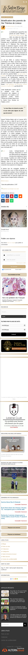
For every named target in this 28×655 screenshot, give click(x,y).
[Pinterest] (11, 196)
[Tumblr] (3, 200)
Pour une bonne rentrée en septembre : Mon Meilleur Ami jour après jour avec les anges (17, 600)
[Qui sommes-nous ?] (11, 579)
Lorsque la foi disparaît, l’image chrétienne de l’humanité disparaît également (18, 608)
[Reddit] (20, 196)
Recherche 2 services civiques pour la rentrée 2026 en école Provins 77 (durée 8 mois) (14, 516)
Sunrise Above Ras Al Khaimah (10, 502)
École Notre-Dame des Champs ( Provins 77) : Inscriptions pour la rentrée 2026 (13, 508)
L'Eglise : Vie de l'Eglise (7, 17)
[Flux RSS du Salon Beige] (15, 579)
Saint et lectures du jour (9, 554)
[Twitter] (3, 196)
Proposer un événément (14, 534)
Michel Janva (11, 26)
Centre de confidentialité (9, 559)
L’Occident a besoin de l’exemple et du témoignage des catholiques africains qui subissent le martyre (18, 616)
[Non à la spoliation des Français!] (14, 295)
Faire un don (6, 546)
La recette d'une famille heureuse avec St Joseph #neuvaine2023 (13, 397)
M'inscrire (24, 269)
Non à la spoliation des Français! (13, 298)
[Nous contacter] (12, 579)
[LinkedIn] (16, 196)
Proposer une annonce (14, 527)
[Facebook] (7, 196)
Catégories (5, 551)
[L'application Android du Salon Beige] (17, 579)
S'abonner (4, 637)
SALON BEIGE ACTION (14, 274)
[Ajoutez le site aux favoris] (14, 579)
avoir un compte (11, 242)
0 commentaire (9, 28)
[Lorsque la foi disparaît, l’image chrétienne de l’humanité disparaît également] (5, 612)
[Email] (7, 200)
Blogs (4, 544)
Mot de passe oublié (21, 262)
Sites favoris (6, 556)
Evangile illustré (5, 229)
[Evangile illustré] (14, 227)
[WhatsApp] (11, 200)
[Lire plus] (17, 301)
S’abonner (5, 549)
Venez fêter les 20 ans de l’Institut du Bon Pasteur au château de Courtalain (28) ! (18, 592)
